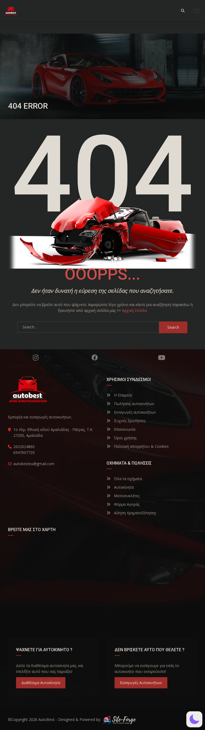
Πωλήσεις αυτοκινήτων (133, 403)
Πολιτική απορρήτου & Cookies (141, 446)
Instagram (35, 358)
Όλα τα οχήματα (127, 478)
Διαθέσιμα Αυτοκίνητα (40, 682)
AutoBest (46, 719)
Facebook (94, 358)
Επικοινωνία (124, 429)
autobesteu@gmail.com (33, 463)
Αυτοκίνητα (123, 487)
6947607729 (24, 452)
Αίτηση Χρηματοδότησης (134, 512)
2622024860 (24, 446)
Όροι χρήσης (124, 437)
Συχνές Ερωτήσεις (129, 420)
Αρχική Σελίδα (134, 310)
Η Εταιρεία (122, 395)
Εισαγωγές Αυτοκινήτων (141, 682)
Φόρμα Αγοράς (126, 504)
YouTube (161, 358)
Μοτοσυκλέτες (126, 495)
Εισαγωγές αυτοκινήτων (134, 412)
